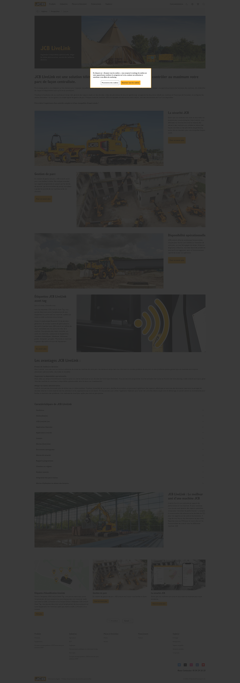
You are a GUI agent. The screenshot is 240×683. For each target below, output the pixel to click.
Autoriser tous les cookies (130, 83)
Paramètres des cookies (110, 83)
